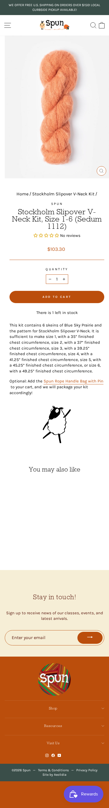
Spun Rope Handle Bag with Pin (73, 381)
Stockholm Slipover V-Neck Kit (63, 194)
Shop (53, 708)
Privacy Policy (87, 770)
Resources (53, 726)
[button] (47, 235)
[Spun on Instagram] (47, 755)
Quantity (57, 269)
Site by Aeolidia (54, 775)
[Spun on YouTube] (59, 755)
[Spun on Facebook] (53, 755)
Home (22, 194)
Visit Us (53, 743)
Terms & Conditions (53, 770)
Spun (57, 204)
